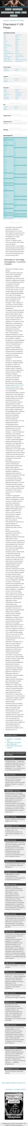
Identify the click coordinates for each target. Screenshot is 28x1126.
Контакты (14, 15)
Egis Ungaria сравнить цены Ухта (13, 1083)
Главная (8, 9)
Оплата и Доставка (8, 12)
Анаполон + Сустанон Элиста (16, 1089)
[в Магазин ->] (14, 1093)
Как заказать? (17, 9)
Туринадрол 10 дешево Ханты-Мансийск (14, 743)
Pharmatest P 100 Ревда (16, 20)
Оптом (24, 12)
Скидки (17, 12)
